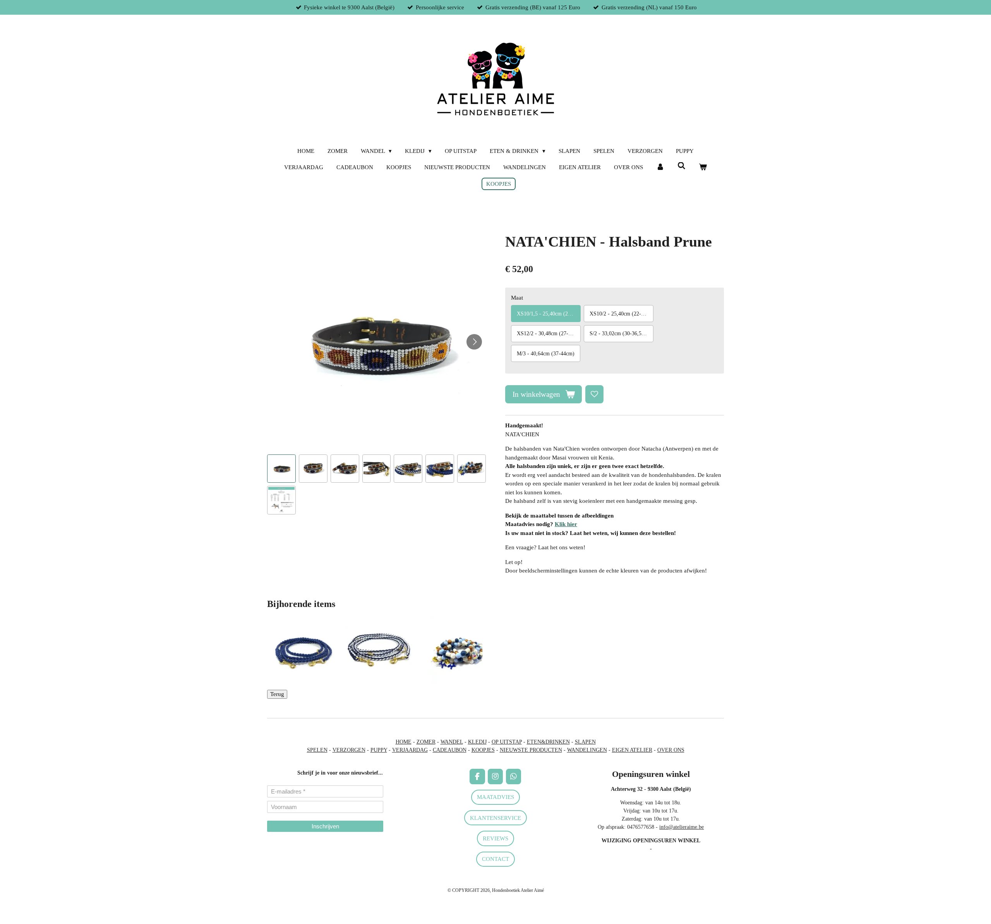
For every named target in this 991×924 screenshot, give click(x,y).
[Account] (660, 167)
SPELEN (317, 750)
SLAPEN (585, 742)
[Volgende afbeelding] (474, 342)
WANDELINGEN (587, 750)
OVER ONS (670, 750)
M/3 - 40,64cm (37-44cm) (545, 354)
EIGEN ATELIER (632, 750)
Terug (277, 694)
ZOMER (426, 742)
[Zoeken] (681, 166)
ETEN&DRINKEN (548, 742)
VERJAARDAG (410, 750)
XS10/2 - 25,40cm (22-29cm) (621, 314)
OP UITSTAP (507, 742)
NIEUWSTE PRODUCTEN (531, 750)
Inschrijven (325, 826)
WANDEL (452, 742)
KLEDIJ (477, 742)
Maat (517, 298)
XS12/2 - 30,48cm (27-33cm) (549, 333)
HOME (403, 742)
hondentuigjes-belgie (289, 854)
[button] (281, 468)
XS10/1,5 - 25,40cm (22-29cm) (549, 314)
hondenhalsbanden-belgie (294, 846)
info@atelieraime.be (681, 827)
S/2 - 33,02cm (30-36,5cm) (620, 333)
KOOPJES (483, 750)
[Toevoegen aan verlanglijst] (594, 394)
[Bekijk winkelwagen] (703, 167)
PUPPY (378, 750)
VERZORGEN (349, 750)
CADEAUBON (449, 750)
